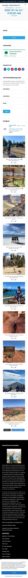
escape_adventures (14, 137)
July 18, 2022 (14, 15)
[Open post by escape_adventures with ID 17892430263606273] (14, 205)
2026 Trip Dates (6, 541)
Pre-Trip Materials (7, 546)
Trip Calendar (5, 538)
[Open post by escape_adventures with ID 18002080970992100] (14, 234)
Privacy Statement (18, 576)
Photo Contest (6, 556)
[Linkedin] (15, 69)
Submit (6, 111)
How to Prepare (6, 554)
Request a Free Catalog (8, 536)
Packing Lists (5, 551)
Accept (14, 572)
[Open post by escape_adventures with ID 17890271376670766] (14, 264)
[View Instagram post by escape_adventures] (23, 156)
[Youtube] (12, 69)
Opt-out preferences (9, 576)
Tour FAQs (4, 549)
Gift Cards (4, 543)
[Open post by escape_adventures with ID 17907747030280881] (14, 322)
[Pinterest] (19, 69)
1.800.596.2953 (22, 1)
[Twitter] (8, 69)
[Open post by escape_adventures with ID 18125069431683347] (14, 293)
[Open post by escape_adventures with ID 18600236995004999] (14, 381)
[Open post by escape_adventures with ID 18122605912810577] (14, 176)
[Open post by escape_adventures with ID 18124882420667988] (14, 410)
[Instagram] (23, 69)
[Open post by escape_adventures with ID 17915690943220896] (14, 352)
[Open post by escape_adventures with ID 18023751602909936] (14, 147)
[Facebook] (5, 69)
